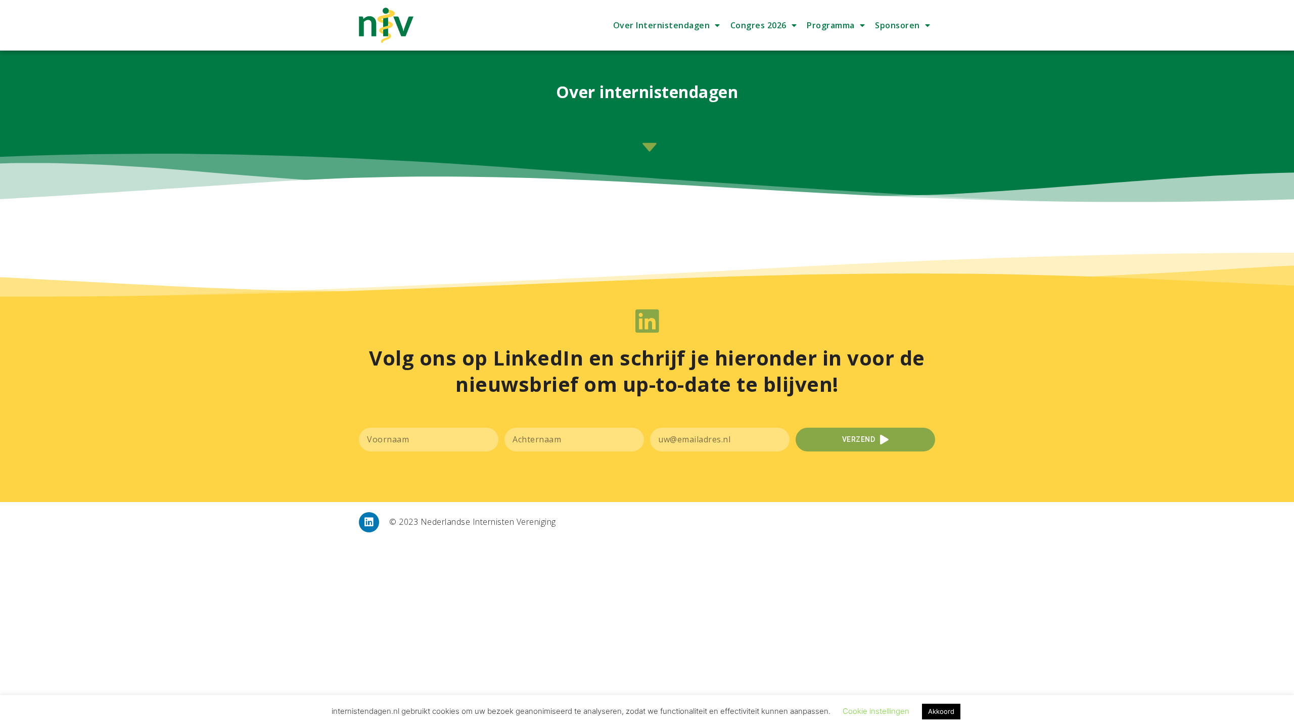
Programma (831, 25)
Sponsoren (897, 25)
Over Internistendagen (661, 25)
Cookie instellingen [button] (876, 711)
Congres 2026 (758, 25)
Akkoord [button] (941, 711)
